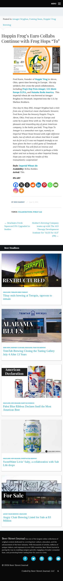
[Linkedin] (38, 184)
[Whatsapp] (50, 184)
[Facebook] (15, 184)
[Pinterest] (44, 184)
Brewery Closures (17, 347)
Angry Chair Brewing (11, 514)
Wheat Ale (37, 212)
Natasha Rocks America (42, 92)
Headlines (6, 292)
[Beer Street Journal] (31, 3)
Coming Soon (35, 19)
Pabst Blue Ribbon (27, 403)
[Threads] (27, 184)
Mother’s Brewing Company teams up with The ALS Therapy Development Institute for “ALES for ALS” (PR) (45, 229)
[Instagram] (15, 190)
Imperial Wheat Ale (28, 165)
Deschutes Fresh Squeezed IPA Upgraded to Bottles (17, 226)
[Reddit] (32, 184)
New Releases (16, 403)
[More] (21, 190)
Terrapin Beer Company (19, 292)
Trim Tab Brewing (39, 347)
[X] (21, 184)
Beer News (6, 347)
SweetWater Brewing (29, 458)
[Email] (55, 184)
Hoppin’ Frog (41, 79)
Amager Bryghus (20, 19)
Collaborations (25, 212)
